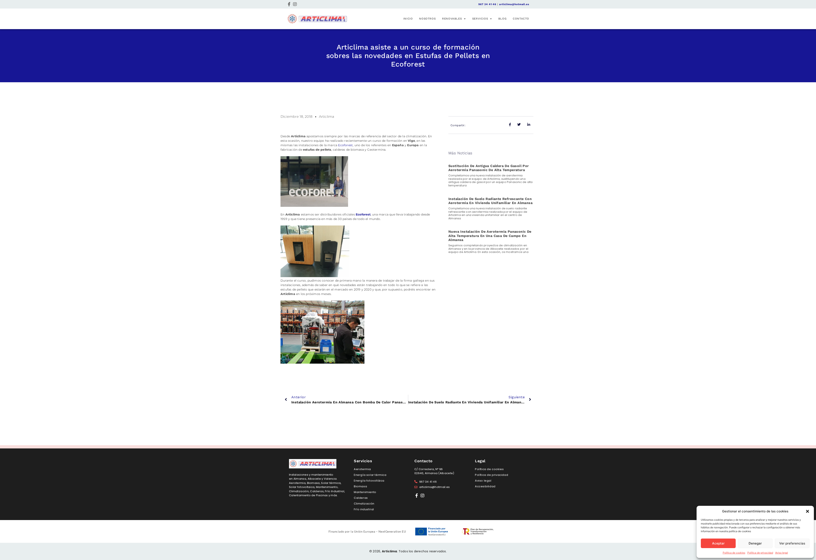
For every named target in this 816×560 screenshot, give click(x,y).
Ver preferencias (792, 543)
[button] (807, 511)
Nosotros (427, 18)
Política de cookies (734, 552)
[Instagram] (295, 4)
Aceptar (718, 543)
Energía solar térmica (370, 475)
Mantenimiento (365, 492)
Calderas (361, 498)
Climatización (364, 504)
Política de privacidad (760, 552)
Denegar (755, 543)
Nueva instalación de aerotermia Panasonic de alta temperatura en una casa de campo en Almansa (489, 236)
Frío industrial (364, 509)
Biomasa (360, 486)
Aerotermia (362, 469)
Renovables (452, 18)
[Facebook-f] (289, 4)
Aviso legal (781, 552)
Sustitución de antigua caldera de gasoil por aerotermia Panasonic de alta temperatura (488, 168)
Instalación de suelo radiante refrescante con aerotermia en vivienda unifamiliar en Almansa (490, 201)
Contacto (521, 18)
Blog (502, 18)
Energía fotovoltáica (369, 481)
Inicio (408, 18)
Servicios (480, 18)
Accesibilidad (485, 486)
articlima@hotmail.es (514, 4)
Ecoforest (345, 145)
